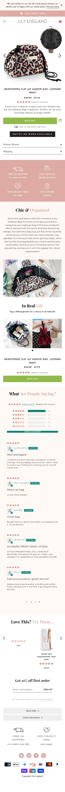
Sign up (48, 689)
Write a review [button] (32, 432)
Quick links (31, 711)
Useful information (31, 717)
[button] (24, 102)
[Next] (60, 55)
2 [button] (31, 601)
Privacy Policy (46, 699)
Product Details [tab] (11, 144)
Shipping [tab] (7, 151)
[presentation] (4, 638)
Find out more (53, 6)
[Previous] (4, 55)
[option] (32, 13)
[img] (13, 443)
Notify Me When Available (32, 134)
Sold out (30, 120)
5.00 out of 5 (28, 404)
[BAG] (59, 21)
